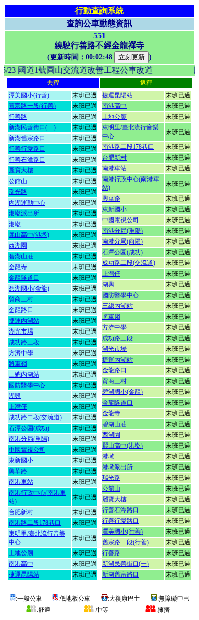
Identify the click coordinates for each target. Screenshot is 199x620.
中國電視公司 (27, 449)
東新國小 (21, 460)
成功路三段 (24, 342)
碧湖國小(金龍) (29, 288)
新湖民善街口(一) (32, 127)
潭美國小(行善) (29, 95)
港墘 (15, 224)
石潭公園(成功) (29, 428)
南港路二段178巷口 (35, 522)
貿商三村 (21, 299)
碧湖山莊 (21, 256)
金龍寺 (18, 267)
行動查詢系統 (99, 10)
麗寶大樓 (21, 170)
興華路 (18, 471)
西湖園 (18, 245)
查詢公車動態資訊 (99, 23)
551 (99, 35)
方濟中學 (21, 353)
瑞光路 (18, 191)
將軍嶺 (18, 363)
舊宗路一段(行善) (32, 105)
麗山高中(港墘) (29, 234)
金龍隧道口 (24, 277)
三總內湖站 (24, 374)
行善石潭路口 (27, 159)
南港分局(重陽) (29, 438)
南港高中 (21, 563)
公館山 (18, 181)
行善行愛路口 (27, 148)
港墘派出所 (24, 213)
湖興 (15, 396)
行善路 (18, 116)
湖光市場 (21, 331)
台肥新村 (21, 512)
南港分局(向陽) (122, 241)
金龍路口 (21, 310)
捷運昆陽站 (24, 574)
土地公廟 (21, 553)
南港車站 (21, 481)
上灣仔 (18, 406)
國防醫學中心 (27, 385)
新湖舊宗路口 (27, 138)
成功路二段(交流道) (35, 417)
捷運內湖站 (24, 320)
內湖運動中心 (27, 202)
